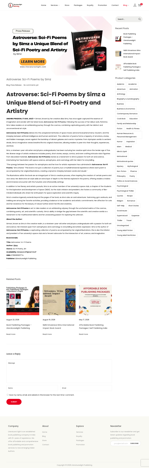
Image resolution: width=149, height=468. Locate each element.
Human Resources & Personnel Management (127, 135)
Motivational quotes (125, 161)
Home (44, 432)
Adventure (121, 89)
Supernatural (122, 215)
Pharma (133, 171)
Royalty (79, 436)
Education (134, 118)
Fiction (119, 128)
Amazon (20, 252)
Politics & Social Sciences (127, 181)
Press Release (16, 85)
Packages (80, 440)
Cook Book (121, 118)
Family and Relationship (126, 123)
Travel (128, 220)
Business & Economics (126, 109)
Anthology (121, 94)
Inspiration (131, 141)
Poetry (132, 176)
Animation (134, 89)
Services (79, 432)
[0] (139, 5)
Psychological (122, 186)
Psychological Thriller (125, 191)
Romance (131, 201)
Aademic (120, 84)
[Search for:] (129, 19)
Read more (10, 334)
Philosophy (121, 176)
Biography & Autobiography (128, 99)
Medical (128, 146)
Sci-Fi (23, 242)
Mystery (120, 166)
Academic (132, 84)
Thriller (119, 220)
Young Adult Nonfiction (126, 235)
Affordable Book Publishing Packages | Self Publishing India (132, 66)
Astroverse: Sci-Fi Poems (55, 122)
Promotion (80, 444)
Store (44, 440)
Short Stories (134, 206)
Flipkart (29, 252)
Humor (119, 141)
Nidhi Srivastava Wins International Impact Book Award (132, 53)
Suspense (135, 215)
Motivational (122, 156)
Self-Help (120, 206)
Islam (119, 146)
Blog (8, 85)
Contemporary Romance (127, 113)
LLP (35, 252)
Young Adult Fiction (125, 230)
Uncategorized (123, 225)
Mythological (132, 166)
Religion (120, 201)
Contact (45, 444)
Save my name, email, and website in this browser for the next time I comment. (41, 395)
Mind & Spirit (122, 151)
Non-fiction (121, 171)
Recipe (130, 196)
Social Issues (122, 211)
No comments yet (31, 85)
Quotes (120, 196)
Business (120, 104)
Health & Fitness (132, 128)
